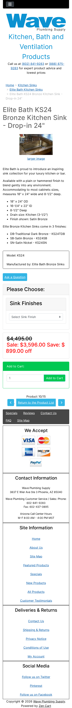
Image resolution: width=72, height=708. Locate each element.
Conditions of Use (36, 647)
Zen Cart (45, 706)
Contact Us (48, 413)
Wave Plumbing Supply (49, 701)
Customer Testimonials (36, 600)
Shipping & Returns (36, 630)
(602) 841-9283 (33, 64)
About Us (36, 547)
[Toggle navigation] (10, 4)
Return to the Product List (36, 402)
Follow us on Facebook (36, 694)
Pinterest (36, 686)
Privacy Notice (36, 639)
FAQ (8, 420)
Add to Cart (54, 378)
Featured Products (36, 565)
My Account (36, 656)
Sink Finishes (26, 303)
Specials (11, 413)
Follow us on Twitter (36, 677)
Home (10, 85)
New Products (36, 583)
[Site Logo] (36, 22)
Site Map (23, 420)
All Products (36, 592)
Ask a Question (14, 277)
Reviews (29, 413)
